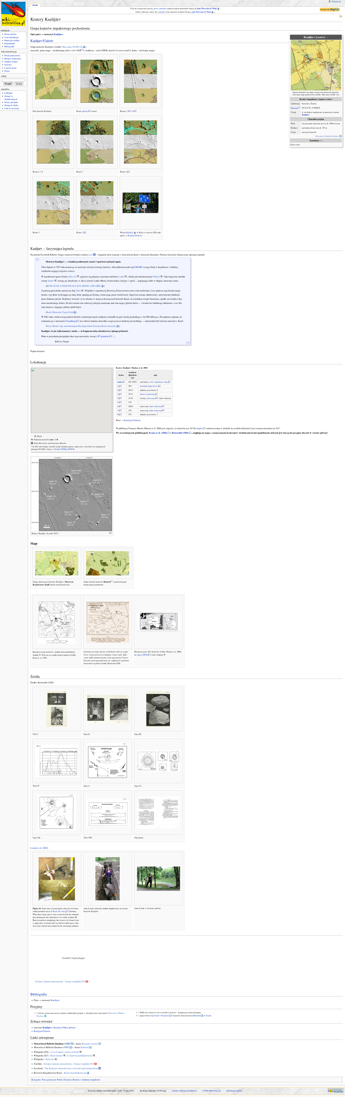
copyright (161, 12)
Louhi (121, 276)
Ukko (78, 290)
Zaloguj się (336, 1)
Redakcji (129, 232)
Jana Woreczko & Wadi (207, 8)
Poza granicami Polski (52, 1079)
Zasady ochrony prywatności (184, 1090)
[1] (299, 107)
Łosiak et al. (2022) (39, 847)
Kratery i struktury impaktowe (86, 1079)
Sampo (51, 280)
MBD (67, 1043)
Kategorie (36, 1079)
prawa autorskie (160, 8)
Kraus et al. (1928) (158, 432)
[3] (111, 581)
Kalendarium (9, 43)
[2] (82, 49)
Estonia (67, 1079)
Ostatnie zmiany (11, 61)
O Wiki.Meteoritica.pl (212, 1090)
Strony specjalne (11, 102)
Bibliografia (38, 994)
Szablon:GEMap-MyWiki (64, 449)
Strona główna (10, 34)
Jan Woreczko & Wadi (201, 12)
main (120, 381)
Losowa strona (10, 68)
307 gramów (102, 336)
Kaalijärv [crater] (90, 1043)
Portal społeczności (12, 55)
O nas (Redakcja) (11, 37)
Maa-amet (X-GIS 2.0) (72, 46)
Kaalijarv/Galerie (41, 40)
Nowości (8, 64)
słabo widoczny (155, 406)
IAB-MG (138, 267)
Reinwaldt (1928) (180, 432)
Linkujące (8, 93)
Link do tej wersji (11, 108)
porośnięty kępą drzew (148, 386)
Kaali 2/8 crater (59, 911)
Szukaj (3, 76)
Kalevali (72, 276)
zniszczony (150, 398)
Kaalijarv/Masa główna (64, 1027)
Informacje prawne (234, 1090)
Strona (35, 4)
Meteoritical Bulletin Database (327, 136)
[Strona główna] (14, 14)
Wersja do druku (11, 105)
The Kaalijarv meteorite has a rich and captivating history (71, 1068)
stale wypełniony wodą (158, 382)
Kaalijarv (306, 114)
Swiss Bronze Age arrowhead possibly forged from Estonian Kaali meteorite (81, 326)
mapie (199, 428)
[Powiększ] (110, 533)
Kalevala (50, 1059)
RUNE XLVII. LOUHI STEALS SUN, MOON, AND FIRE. (74, 285)
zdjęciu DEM (142, 654)
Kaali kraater (56, 1055)
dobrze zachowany (147, 394)
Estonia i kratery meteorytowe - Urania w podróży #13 (60, 981)
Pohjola (156, 276)
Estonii (208, 1015)
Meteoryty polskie (11, 40)
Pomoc (7, 71)
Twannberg (70, 321)
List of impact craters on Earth (65, 1051)
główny (85, 111)
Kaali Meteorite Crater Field (60, 312)
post (91, 254)
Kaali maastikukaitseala (81, 1055)
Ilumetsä (196, 1015)
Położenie (294, 108)
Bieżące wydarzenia (12, 58)
